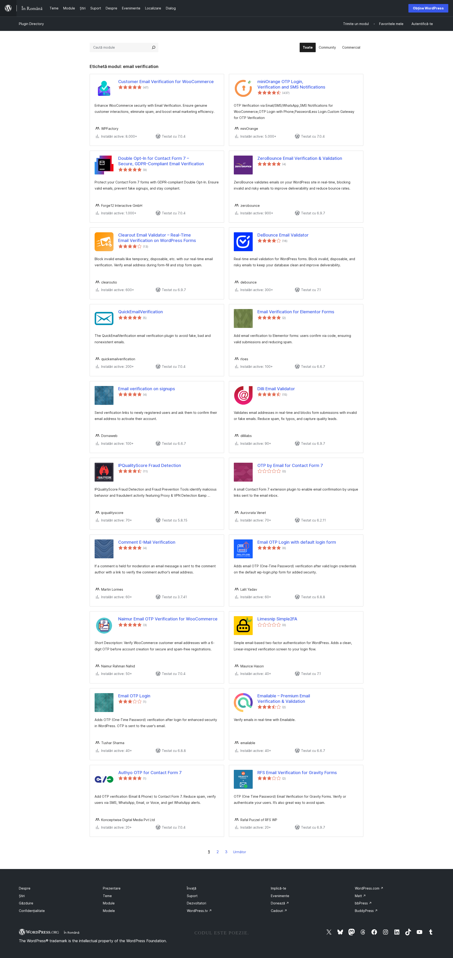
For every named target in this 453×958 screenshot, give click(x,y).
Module (109, 903)
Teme (107, 896)
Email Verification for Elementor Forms (295, 311)
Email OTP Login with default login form (296, 542)
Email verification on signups (146, 388)
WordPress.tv (199, 911)
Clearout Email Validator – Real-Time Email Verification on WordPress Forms (157, 238)
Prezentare (112, 888)
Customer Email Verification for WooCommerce (166, 81)
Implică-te (278, 888)
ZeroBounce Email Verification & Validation (299, 158)
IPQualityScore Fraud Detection (149, 465)
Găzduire (26, 903)
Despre (24, 888)
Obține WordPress (428, 8)
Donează (280, 903)
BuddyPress (366, 911)
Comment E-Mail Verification (146, 542)
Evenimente (280, 896)
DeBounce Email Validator (283, 235)
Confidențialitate (32, 911)
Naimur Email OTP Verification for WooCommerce (168, 618)
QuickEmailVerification (140, 311)
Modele (109, 911)
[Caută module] (153, 47)
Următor (239, 852)
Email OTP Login (134, 695)
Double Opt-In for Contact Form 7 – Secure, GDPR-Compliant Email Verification (161, 161)
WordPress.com (369, 888)
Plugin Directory (31, 24)
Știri (22, 896)
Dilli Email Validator (276, 388)
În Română (71, 932)
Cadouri (279, 911)
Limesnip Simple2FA (277, 618)
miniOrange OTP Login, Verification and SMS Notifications (291, 84)
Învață (191, 888)
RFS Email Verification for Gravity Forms (297, 772)
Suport (192, 896)
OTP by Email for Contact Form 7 (290, 465)
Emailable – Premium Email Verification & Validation (283, 698)
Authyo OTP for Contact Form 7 (150, 772)
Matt (360, 896)
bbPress (363, 903)
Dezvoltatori (196, 903)
